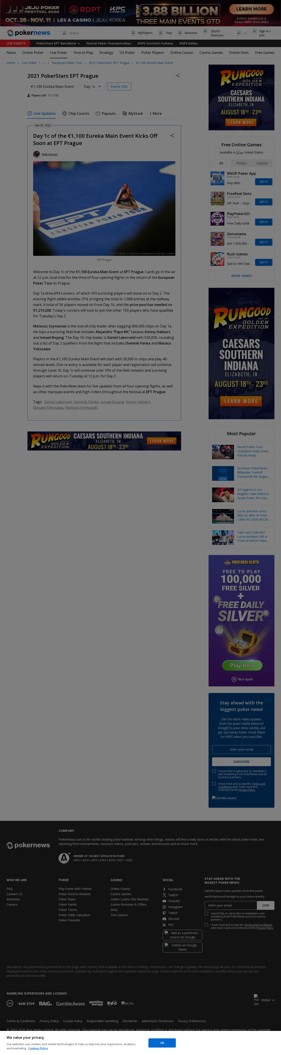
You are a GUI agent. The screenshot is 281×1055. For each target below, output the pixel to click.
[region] (140, 1043)
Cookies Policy (38, 1048)
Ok (162, 1043)
